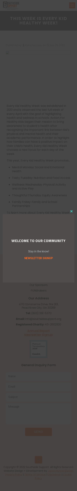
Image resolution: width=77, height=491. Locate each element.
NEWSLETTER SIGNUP (38, 258)
